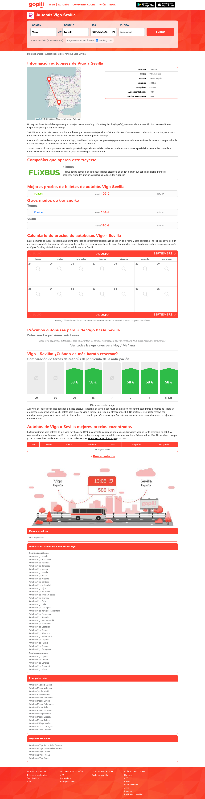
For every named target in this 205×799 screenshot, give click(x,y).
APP (126, 778)
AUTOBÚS (63, 4)
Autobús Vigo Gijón (37, 588)
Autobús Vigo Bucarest (39, 666)
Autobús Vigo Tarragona (40, 649)
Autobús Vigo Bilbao (38, 575)
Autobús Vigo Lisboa (38, 659)
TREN (52, 4)
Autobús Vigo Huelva (38, 642)
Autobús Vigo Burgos (38, 630)
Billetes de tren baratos (37, 775)
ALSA (62, 775)
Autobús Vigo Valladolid (39, 585)
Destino (69, 25)
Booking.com (89, 40)
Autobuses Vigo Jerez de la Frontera (45, 748)
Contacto (128, 791)
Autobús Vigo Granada (39, 598)
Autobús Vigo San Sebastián (42, 620)
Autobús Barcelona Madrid (41, 710)
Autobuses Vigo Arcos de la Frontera (45, 745)
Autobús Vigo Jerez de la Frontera (44, 610)
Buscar (160, 32)
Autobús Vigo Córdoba (39, 582)
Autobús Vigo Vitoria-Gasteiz (42, 594)
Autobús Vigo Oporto (38, 656)
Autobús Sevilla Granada (40, 729)
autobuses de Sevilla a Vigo (102, 438)
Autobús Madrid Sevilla (39, 700)
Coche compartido (100, 775)
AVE (29, 781)
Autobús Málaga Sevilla (39, 723)
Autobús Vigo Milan (38, 669)
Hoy (116, 345)
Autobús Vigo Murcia (38, 572)
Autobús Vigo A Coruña (39, 591)
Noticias (127, 775)
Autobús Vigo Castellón (39, 626)
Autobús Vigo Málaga (38, 569)
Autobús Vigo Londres (39, 663)
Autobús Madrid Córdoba (40, 717)
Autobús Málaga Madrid (40, 713)
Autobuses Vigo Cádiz (39, 758)
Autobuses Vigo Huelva (39, 754)
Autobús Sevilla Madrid (39, 691)
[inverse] (59, 32)
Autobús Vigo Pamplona (40, 614)
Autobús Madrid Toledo (39, 707)
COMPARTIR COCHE (84, 4)
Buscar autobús (104, 456)
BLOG (112, 4)
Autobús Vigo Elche (38, 601)
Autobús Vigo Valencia (39, 562)
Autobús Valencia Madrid (40, 684)
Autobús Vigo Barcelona (40, 559)
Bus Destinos (65, 778)
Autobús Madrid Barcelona (41, 697)
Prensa (127, 781)
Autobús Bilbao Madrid (39, 694)
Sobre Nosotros (131, 784)
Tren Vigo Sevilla (36, 537)
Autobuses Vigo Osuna (39, 751)
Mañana (129, 345)
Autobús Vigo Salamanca (40, 636)
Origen (36, 25)
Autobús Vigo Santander (40, 623)
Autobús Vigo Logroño (39, 639)
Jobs (126, 788)
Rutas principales (67, 781)
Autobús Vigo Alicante (39, 578)
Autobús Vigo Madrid (38, 556)
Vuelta (124, 25)
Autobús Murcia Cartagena (41, 726)
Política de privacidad (133, 794)
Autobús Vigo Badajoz (39, 646)
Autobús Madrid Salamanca (41, 704)
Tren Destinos (33, 778)
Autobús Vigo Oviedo (38, 604)
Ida (94, 25)
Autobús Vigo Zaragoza (39, 566)
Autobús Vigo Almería (39, 617)
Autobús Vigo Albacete (39, 633)
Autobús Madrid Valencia (40, 688)
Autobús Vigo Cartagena (40, 607)
